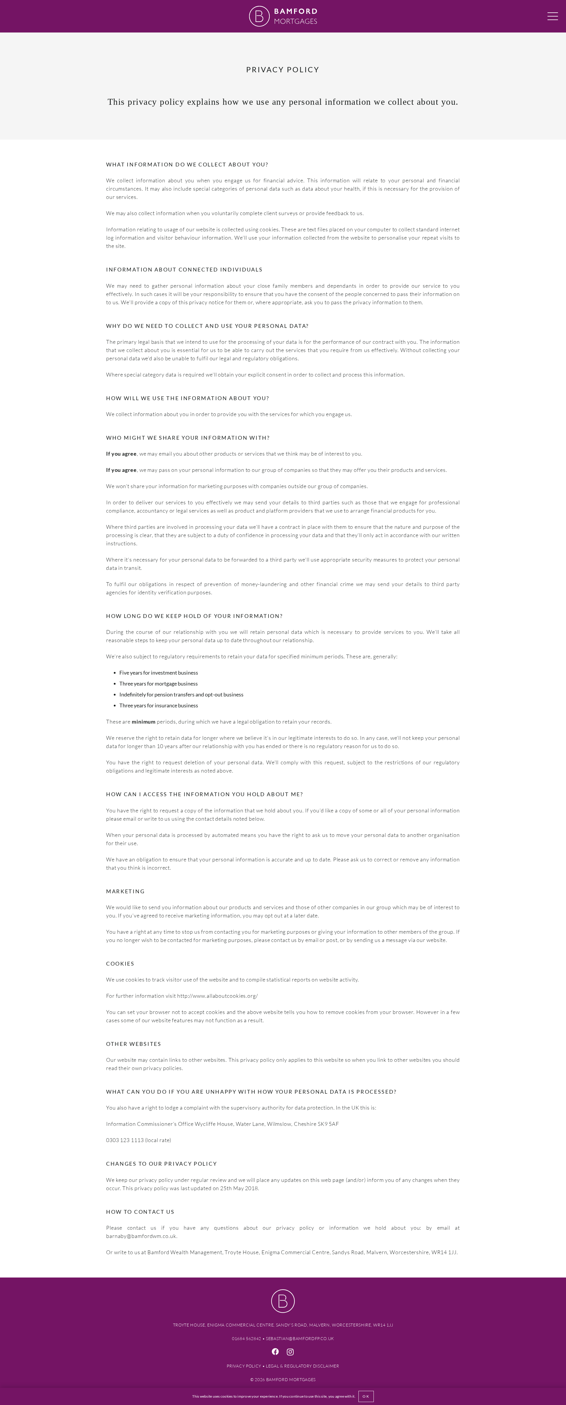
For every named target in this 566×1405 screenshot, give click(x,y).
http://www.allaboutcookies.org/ (217, 995)
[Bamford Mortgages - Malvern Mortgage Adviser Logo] (283, 16)
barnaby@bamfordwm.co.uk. (142, 1236)
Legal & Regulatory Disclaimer (302, 1366)
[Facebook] (276, 1351)
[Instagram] (290, 1352)
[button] (552, 16)
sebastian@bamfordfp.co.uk (300, 1338)
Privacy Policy (244, 1366)
